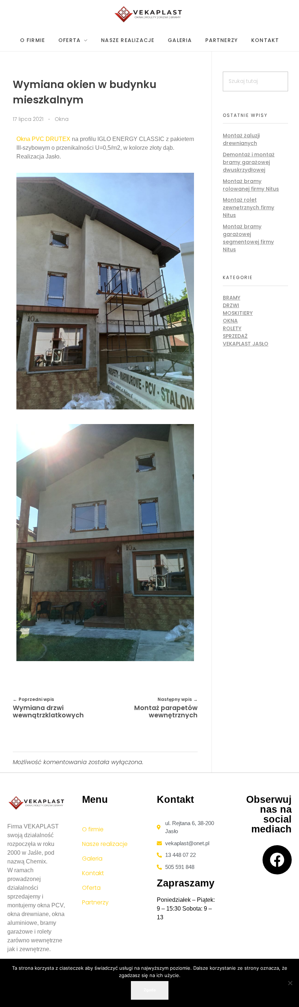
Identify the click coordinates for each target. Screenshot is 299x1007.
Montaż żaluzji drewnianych (241, 139)
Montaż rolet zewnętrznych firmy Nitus (248, 207)
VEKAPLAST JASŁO (245, 343)
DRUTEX (58, 139)
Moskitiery (238, 313)
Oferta (91, 888)
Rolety (232, 328)
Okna (62, 119)
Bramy (231, 297)
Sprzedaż (235, 336)
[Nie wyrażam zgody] (290, 983)
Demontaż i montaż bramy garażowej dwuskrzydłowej (249, 162)
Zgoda (150, 990)
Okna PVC (30, 139)
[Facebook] (277, 859)
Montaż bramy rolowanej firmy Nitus (251, 185)
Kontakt (93, 873)
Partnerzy (95, 902)
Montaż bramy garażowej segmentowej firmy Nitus (248, 238)
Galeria (92, 858)
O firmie (93, 829)
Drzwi (231, 305)
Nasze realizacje (105, 844)
